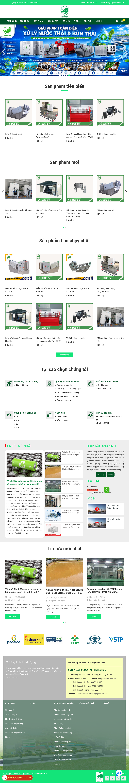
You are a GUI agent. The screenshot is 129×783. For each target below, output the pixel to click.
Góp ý (110, 474)
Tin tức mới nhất (64, 548)
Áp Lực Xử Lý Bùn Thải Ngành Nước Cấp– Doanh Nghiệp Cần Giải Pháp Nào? (72, 468)
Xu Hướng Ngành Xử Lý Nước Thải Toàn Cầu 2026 (72, 511)
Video (77, 21)
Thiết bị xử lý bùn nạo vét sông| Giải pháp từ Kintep (71, 526)
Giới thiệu (25, 21)
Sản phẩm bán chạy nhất (64, 240)
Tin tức (88, 21)
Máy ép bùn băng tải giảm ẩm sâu (62, 744)
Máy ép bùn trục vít (62, 710)
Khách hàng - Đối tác (13, 719)
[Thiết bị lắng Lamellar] (110, 112)
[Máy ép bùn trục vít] (18, 112)
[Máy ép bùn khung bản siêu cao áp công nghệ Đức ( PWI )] (79, 112)
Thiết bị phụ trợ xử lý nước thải (62, 762)
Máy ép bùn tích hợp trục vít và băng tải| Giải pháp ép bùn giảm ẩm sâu (71, 497)
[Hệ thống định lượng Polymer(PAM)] (49, 112)
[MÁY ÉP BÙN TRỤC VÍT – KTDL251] (49, 267)
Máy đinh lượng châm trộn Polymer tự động (63, 753)
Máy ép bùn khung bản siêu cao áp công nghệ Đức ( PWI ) (63, 719)
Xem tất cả (64, 355)
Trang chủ (12, 21)
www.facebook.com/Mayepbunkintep (91, 694)
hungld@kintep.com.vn (115, 3)
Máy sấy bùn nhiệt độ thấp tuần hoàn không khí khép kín (63, 732)
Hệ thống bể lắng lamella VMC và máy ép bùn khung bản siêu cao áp (78, 213)
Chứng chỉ (9, 710)
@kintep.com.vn (109, 678)
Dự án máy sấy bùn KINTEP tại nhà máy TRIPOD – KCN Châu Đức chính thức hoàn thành (71, 482)
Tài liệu (66, 21)
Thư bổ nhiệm (11, 715)
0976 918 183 (92, 3)
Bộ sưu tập (53, 21)
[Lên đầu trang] (124, 775)
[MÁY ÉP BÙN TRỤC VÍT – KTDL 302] (18, 267)
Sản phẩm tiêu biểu (64, 86)
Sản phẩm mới (64, 162)
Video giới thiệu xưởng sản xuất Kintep (14, 726)
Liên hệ (99, 21)
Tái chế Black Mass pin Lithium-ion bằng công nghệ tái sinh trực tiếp (24, 482)
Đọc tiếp (12, 617)
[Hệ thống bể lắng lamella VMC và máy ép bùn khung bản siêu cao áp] (79, 188)
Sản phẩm (39, 21)
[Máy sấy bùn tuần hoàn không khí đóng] (49, 188)
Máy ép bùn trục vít (13, 134)
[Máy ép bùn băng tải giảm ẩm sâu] (18, 188)
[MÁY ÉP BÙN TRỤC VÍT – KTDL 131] (79, 267)
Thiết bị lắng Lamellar (106, 134)
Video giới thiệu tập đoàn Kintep (15, 735)
